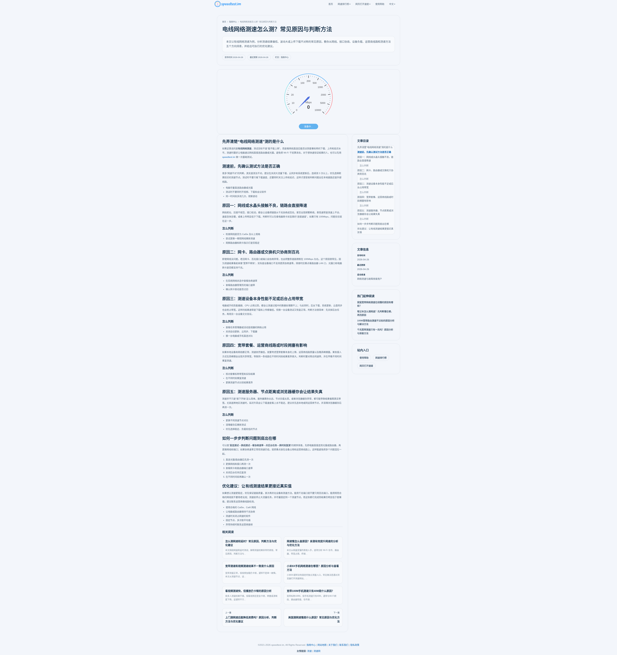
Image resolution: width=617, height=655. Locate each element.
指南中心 (233, 22)
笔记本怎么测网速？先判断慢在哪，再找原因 (375, 313)
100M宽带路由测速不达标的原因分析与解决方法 (375, 322)
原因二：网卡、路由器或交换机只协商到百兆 (375, 172)
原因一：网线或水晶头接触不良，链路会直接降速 (375, 159)
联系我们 (343, 645)
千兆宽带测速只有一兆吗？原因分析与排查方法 (375, 331)
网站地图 (321, 645)
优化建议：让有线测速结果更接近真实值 (375, 230)
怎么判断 (364, 165)
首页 (330, 4)
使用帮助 (379, 4)
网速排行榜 (343, 4)
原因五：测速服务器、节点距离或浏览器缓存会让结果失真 (375, 212)
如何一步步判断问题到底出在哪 (373, 224)
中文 (391, 4)
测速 (309, 651)
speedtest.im (228, 157)
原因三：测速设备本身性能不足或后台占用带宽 (375, 185)
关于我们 (332, 645)
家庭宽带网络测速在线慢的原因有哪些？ (375, 304)
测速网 (317, 651)
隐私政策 (354, 645)
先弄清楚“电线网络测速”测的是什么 (375, 147)
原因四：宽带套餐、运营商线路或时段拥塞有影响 (375, 199)
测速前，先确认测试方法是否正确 (374, 152)
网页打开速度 (362, 4)
